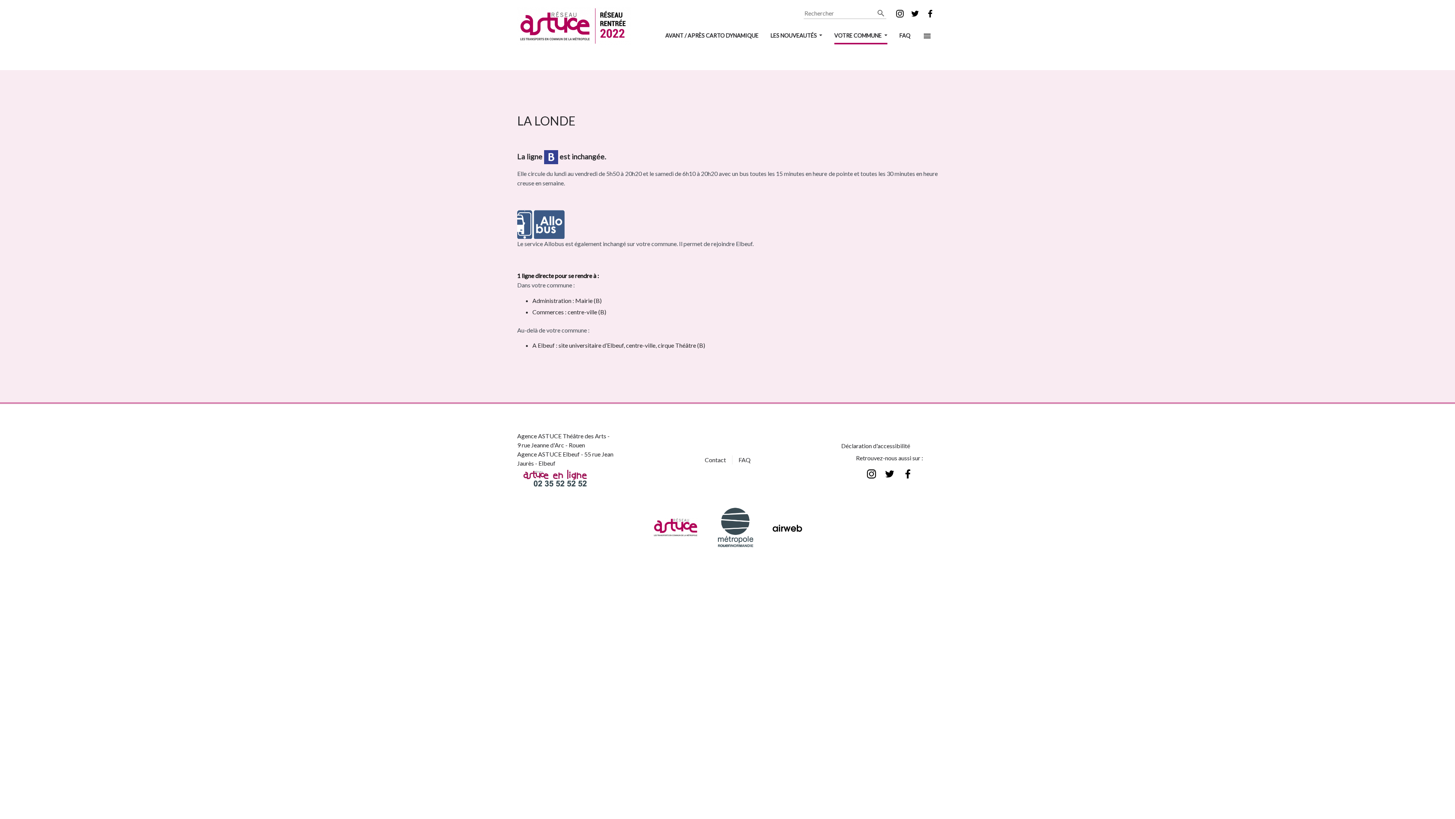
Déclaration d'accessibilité (875, 445)
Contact (715, 459)
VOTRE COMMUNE (858, 35)
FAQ (905, 35)
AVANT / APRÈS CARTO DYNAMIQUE (712, 35)
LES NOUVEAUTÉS (794, 35)
